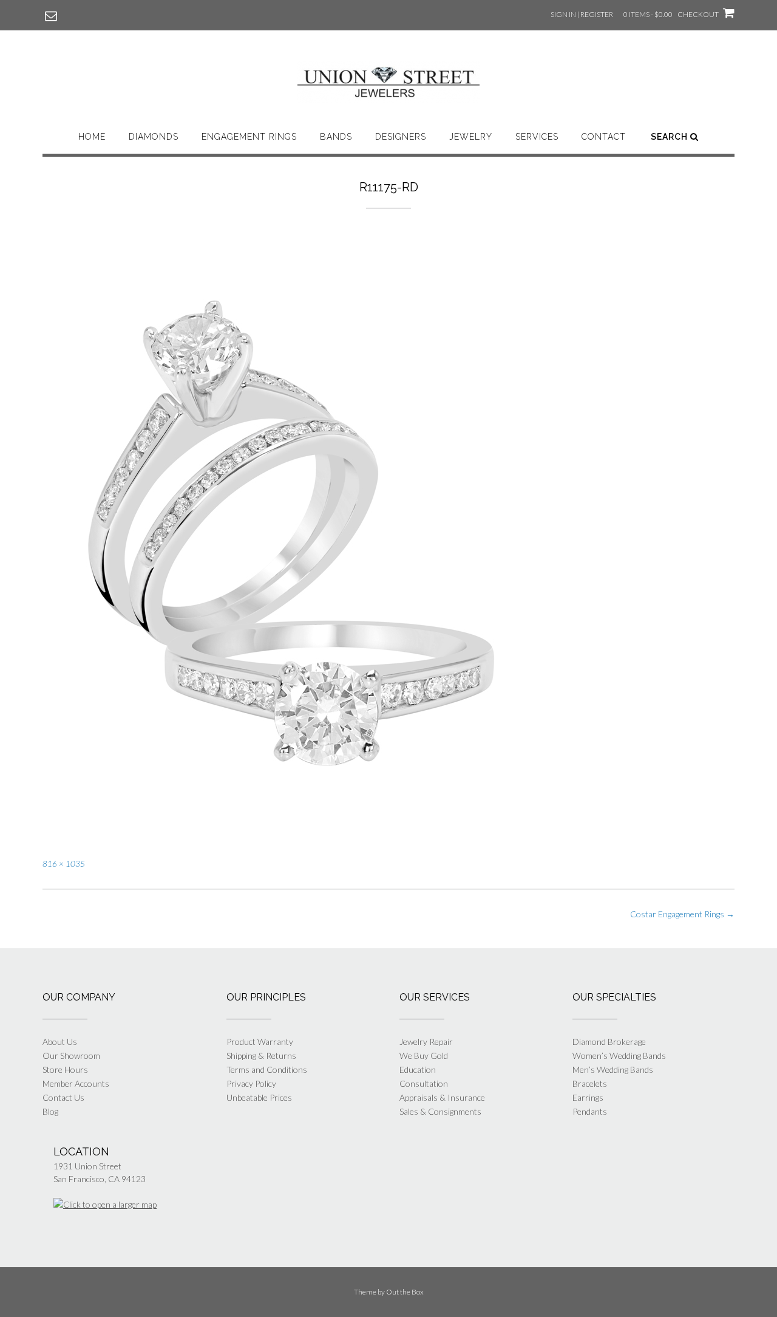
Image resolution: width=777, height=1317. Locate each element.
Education (417, 1069)
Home (92, 137)
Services (536, 137)
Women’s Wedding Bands (619, 1055)
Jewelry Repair (426, 1041)
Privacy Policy (251, 1083)
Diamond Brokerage (609, 1041)
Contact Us (63, 1097)
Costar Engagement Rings (682, 914)
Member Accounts (75, 1083)
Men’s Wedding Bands (612, 1069)
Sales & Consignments (440, 1111)
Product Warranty (259, 1041)
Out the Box (405, 1291)
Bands (336, 137)
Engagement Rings (249, 137)
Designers (400, 137)
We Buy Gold (423, 1055)
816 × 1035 (63, 864)
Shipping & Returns (261, 1055)
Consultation (423, 1083)
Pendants (589, 1111)
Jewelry (470, 137)
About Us (59, 1041)
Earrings (587, 1097)
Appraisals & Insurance (442, 1097)
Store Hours (65, 1069)
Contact (604, 137)
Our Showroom (71, 1055)
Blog (50, 1111)
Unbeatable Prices (259, 1097)
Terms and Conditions (266, 1069)
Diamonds (153, 137)
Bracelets (589, 1083)
